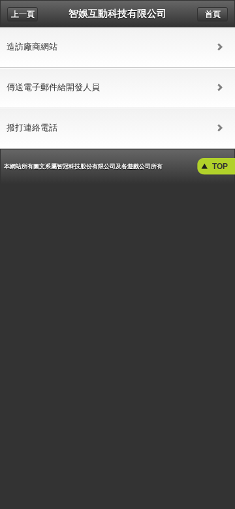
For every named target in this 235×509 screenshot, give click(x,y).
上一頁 (23, 14)
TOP (220, 166)
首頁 (213, 14)
